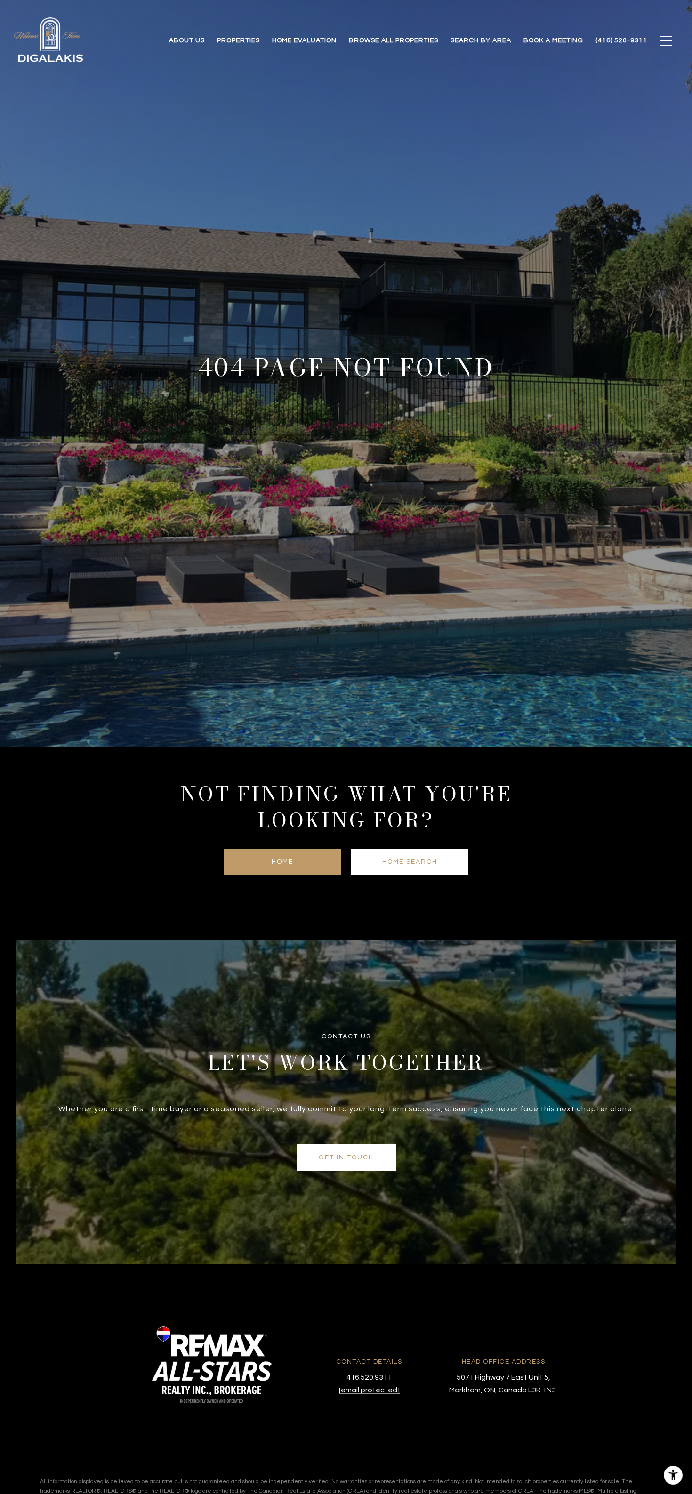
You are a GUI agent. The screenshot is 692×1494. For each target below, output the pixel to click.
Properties (238, 40)
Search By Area (481, 40)
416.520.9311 (369, 1377)
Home (282, 862)
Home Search (409, 862)
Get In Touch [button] (346, 1157)
